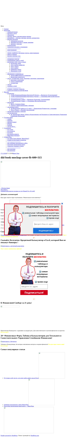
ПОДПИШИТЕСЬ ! (46, 230)
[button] (33, 208)
